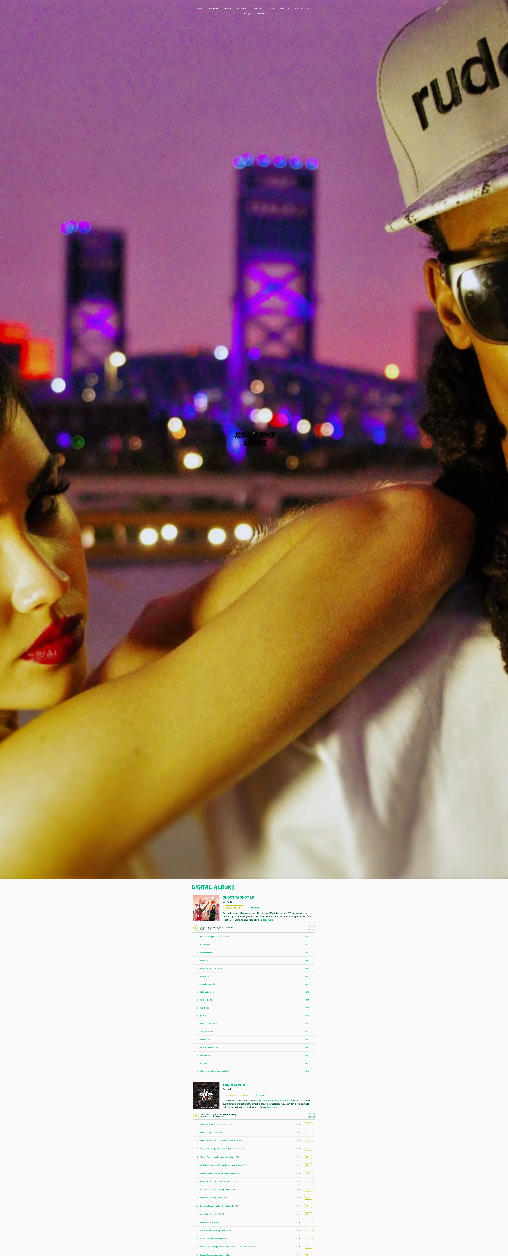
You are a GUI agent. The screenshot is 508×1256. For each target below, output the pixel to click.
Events (240, 8)
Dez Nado (213, 8)
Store (271, 8)
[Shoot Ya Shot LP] (206, 908)
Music (227, 8)
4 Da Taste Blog (303, 8)
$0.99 (308, 1124)
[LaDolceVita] (206, 1095)
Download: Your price (237, 1095)
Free (308, 1173)
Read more (267, 919)
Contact (284, 8)
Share (256, 908)
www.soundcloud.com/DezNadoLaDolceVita (277, 1100)
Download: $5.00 (234, 908)
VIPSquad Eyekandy (253, 13)
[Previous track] (310, 926)
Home (199, 8)
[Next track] (313, 926)
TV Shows (257, 8)
